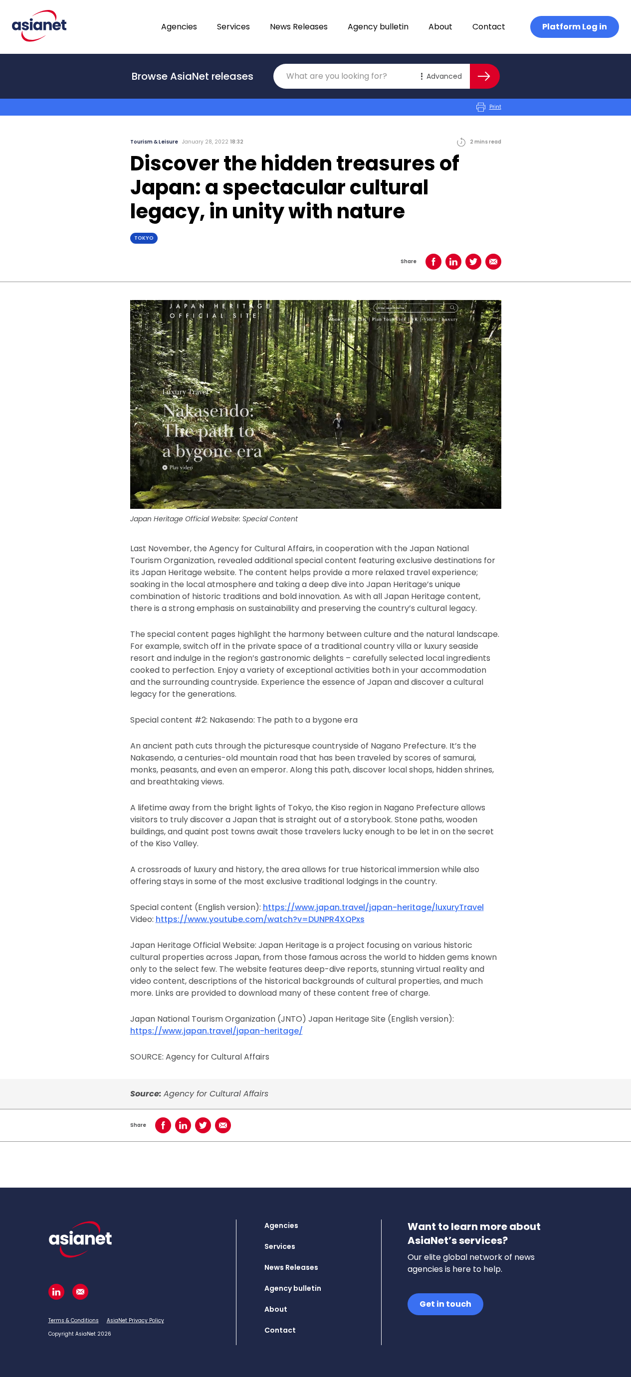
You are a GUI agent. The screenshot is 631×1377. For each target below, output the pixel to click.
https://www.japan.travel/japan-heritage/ (216, 1031)
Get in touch (445, 1304)
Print (495, 107)
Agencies (179, 26)
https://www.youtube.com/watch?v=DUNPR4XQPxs (260, 919)
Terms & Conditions (73, 1320)
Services (233, 26)
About (440, 26)
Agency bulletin (378, 26)
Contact (488, 26)
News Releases (299, 26)
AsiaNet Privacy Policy (135, 1320)
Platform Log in (574, 26)
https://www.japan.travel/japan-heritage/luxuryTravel (373, 907)
